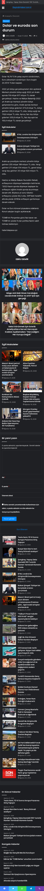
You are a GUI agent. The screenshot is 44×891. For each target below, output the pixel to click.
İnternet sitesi (7, 495)
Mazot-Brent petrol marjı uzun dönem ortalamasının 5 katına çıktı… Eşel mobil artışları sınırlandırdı (11, 369)
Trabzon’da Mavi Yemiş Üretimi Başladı (28, 733)
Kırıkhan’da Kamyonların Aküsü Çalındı (10, 396)
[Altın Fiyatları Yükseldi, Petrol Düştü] (32, 355)
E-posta (5, 486)
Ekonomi (16, 16)
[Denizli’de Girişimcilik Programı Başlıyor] (9, 724)
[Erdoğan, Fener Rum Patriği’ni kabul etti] (9, 702)
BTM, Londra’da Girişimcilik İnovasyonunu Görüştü (29, 576)
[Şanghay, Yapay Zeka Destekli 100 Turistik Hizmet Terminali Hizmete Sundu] (9, 563)
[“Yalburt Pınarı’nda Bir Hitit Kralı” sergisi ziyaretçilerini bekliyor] (9, 617)
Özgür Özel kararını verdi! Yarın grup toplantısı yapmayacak (29, 773)
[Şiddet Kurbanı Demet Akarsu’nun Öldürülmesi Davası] (9, 690)
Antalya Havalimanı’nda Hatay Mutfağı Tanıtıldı (28, 760)
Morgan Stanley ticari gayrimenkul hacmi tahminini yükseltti (31, 412)
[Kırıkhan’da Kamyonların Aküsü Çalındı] (11, 387)
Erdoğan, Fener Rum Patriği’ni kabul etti (26, 699)
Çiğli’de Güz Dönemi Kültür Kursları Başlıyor (28, 638)
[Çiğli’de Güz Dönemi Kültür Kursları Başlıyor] (9, 640)
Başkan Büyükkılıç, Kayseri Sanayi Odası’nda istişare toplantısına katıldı (31, 398)
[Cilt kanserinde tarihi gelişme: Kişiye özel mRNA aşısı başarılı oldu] (9, 651)
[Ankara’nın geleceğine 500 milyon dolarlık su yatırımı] (9, 628)
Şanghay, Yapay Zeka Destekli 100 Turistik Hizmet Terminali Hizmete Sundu (29, 563)
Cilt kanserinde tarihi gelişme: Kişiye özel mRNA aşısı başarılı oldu (29, 650)
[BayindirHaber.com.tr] (22, 7)
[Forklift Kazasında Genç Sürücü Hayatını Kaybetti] (9, 679)
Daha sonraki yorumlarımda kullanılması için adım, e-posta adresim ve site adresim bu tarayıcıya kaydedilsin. (20, 508)
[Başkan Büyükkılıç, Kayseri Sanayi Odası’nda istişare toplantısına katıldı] (32, 387)
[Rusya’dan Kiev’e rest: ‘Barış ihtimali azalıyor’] (9, 552)
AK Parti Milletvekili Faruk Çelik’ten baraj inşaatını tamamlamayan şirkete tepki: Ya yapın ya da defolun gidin (29, 748)
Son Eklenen (22, 529)
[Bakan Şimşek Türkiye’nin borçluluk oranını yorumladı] (8, 149)
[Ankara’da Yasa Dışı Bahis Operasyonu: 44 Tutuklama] (11, 413)
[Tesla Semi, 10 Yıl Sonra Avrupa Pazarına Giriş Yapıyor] (9, 540)
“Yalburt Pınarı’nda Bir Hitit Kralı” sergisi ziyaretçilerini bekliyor (28, 616)
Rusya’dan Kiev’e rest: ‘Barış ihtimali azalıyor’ (28, 550)
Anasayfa (7, 16)
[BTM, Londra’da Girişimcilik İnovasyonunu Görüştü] (8, 137)
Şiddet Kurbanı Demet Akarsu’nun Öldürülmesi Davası (28, 689)
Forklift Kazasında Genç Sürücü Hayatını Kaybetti (29, 677)
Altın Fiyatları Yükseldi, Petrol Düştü (30, 365)
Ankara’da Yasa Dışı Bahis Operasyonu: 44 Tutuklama (11, 423)
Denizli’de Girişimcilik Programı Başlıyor (27, 722)
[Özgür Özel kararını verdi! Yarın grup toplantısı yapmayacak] (9, 773)
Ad (3, 477)
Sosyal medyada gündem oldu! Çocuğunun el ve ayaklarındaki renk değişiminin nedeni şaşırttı (29, 664)
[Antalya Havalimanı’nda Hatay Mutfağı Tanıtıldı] (9, 762)
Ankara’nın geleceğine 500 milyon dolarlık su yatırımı (28, 628)
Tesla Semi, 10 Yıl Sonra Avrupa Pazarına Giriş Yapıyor (28, 540)
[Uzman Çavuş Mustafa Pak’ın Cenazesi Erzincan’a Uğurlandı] (9, 712)
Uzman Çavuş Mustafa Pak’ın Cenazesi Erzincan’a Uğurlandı (28, 712)
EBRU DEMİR (10, 36)
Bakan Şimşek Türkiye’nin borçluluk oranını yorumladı (29, 588)
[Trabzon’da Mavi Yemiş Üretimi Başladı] (9, 735)
